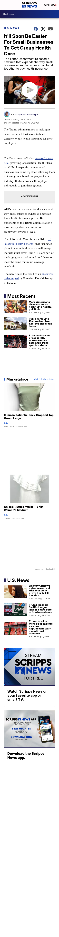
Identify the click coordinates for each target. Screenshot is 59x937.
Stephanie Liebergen (27, 114)
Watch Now (49, 5)
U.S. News (11, 28)
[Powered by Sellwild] (50, 569)
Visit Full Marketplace (44, 379)
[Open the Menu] (5, 5)
